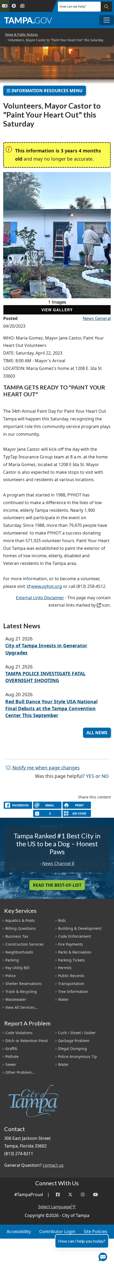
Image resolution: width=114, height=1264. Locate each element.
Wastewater (15, 999)
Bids (62, 920)
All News (96, 733)
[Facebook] (58, 1195)
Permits (65, 967)
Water (63, 999)
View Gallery (57, 309)
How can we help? (73, 6)
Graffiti (11, 1048)
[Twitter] (70, 1195)
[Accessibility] (14, 6)
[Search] (106, 7)
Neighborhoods (19, 952)
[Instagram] (83, 1195)
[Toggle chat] (102, 1255)
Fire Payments (70, 944)
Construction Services (24, 944)
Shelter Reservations (23, 983)
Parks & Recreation (74, 952)
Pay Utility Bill (17, 967)
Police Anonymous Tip (77, 1056)
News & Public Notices (21, 34)
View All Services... (21, 1007)
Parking (12, 960)
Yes (90, 776)
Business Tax (16, 936)
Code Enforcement (74, 936)
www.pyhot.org (46, 586)
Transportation (71, 983)
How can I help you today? (82, 1240)
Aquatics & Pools (20, 920)
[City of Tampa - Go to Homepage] (28, 20)
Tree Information (73, 991)
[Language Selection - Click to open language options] (5, 6)
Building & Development (80, 928)
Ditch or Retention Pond (26, 1040)
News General (97, 318)
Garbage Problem (73, 1040)
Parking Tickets (71, 960)
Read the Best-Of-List (57, 885)
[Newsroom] (22, 6)
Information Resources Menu (46, 91)
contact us (53, 1165)
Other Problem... (20, 1072)
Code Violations (19, 1032)
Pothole (12, 1056)
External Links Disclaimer (40, 598)
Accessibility (19, 1231)
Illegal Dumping (72, 1048)
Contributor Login (57, 1231)
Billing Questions (20, 928)
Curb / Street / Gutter (77, 1032)
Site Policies (95, 1231)
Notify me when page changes (45, 767)
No (105, 776)
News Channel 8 (58, 863)
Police (10, 975)
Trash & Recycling (21, 991)
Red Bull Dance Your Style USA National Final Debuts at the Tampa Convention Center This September (51, 708)
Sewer (10, 1064)
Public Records (71, 975)
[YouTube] (95, 1195)
